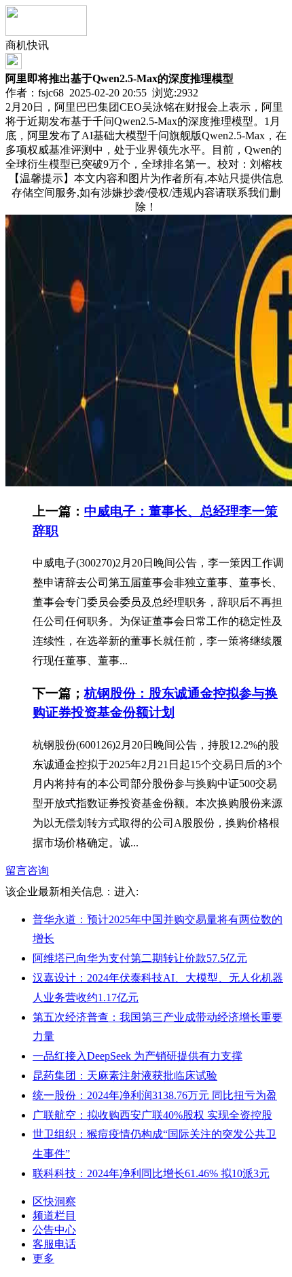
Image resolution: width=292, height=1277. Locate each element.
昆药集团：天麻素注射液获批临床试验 (125, 1075)
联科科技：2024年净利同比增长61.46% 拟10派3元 (151, 1173)
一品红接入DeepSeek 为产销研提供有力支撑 (137, 1056)
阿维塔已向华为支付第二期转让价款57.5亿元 (140, 958)
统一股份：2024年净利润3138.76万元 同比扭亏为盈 (155, 1095)
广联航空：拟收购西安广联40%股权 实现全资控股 (152, 1115)
